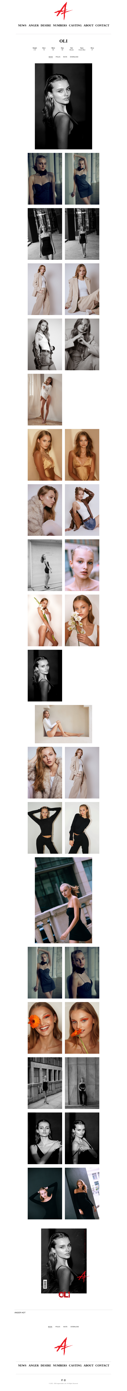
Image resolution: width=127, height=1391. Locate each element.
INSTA (65, 57)
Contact (102, 25)
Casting (75, 25)
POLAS (58, 57)
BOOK (51, 57)
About (89, 25)
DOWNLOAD (74, 57)
